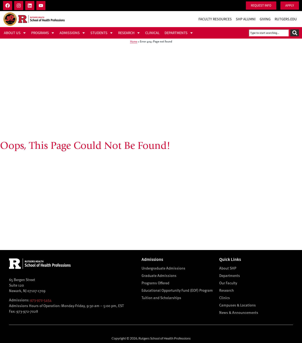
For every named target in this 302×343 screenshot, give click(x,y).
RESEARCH (126, 33)
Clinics (224, 297)
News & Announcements (238, 312)
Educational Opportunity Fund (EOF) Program (177, 290)
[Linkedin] (29, 5)
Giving (265, 19)
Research (226, 290)
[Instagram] (18, 5)
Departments (229, 275)
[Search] (294, 32)
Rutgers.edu (286, 19)
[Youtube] (40, 5)
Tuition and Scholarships (161, 297)
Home (133, 41)
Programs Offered (155, 282)
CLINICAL (152, 33)
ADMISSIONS (70, 33)
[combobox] (269, 32)
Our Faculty (228, 282)
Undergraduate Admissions (163, 268)
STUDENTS (98, 33)
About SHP (227, 268)
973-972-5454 (41, 299)
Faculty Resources (215, 19)
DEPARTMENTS (176, 33)
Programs (40, 33)
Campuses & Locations (237, 304)
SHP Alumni (246, 19)
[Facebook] (7, 5)
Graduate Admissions (159, 275)
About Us (12, 33)
